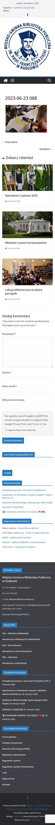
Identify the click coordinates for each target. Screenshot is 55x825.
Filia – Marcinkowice (11, 645)
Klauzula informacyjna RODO (15, 614)
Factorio (6, 542)
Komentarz (9, 333)
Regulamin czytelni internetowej (17, 766)
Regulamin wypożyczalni (14, 754)
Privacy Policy (20, 424)
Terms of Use (39, 424)
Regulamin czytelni (11, 760)
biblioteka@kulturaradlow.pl (21, 599)
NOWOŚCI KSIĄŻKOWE (23, 7)
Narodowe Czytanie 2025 (21, 195)
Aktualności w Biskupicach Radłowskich (21, 639)
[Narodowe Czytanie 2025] (27, 166)
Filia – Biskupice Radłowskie (15, 633)
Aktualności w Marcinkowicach (17, 651)
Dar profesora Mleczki (28, 528)
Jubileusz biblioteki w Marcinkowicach (29, 542)
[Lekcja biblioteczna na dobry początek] (27, 260)
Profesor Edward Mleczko (37, 532)
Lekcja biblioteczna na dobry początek (23, 291)
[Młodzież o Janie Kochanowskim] (27, 213)
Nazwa (6, 372)
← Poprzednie (9, 142)
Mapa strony (8, 778)
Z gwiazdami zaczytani (25, 546)
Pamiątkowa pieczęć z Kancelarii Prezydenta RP (24, 490)
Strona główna (9, 737)
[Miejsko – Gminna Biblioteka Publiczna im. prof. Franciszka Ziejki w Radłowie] (5, 80)
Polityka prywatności (12, 742)
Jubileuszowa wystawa (20, 537)
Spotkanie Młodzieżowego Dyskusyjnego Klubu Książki (27, 502)
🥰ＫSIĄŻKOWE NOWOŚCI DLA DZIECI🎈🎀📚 (23, 511)
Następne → (46, 149)
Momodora (7, 546)
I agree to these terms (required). (21, 430)
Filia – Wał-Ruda (9, 657)
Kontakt (6, 784)
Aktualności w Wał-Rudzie (14, 663)
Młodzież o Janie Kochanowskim (26, 243)
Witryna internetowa (13, 399)
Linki (4, 772)
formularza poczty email (38, 605)
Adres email (9, 386)
